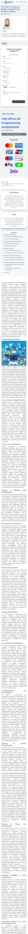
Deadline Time (6, 75)
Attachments (5, 85)
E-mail (4, 61)
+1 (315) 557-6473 (22, 2)
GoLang (4, 43)
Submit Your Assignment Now (14, 134)
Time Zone (5, 80)
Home (2, 182)
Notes (4, 90)
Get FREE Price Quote (18, 101)
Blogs (6, 182)
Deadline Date (6, 71)
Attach (5, 87)
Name (4, 56)
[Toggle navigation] (2, 2)
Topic (4, 66)
